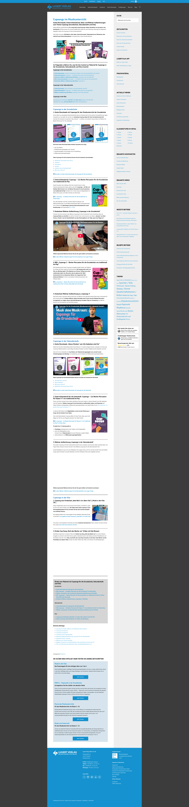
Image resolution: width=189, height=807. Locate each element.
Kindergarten (120, 77)
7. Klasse (119, 140)
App (104, 1)
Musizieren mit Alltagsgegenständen (126, 268)
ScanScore (114, 781)
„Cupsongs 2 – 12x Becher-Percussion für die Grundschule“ (76, 79)
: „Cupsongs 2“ (70, 81)
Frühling (132, 286)
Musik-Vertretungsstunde (123, 252)
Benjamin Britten (121, 164)
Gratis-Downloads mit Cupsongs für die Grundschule (69, 589)
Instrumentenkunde (123, 298)
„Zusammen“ (58, 164)
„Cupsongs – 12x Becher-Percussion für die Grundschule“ (74, 75)
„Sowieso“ (57, 162)
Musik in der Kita (121, 32)
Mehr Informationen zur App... (124, 65)
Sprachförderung (122, 311)
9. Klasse (119, 143)
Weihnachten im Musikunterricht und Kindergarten (124, 316)
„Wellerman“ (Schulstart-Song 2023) (64, 160)
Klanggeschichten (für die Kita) (124, 264)
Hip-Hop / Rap (132, 295)
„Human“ (57, 166)
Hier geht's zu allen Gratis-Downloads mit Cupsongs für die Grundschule (73, 174)
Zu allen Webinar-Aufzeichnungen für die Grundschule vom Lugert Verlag (74, 257)
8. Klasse (130, 140)
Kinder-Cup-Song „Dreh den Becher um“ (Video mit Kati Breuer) (72, 619)
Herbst (124, 295)
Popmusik (126, 304)
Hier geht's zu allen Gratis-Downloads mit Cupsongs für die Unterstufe (73, 390)
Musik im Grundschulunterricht (124, 39)
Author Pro (67, 800)
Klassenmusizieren (130, 301)
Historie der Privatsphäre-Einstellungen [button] (122, 770)
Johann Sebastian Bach (122, 157)
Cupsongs (119, 113)
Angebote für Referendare (123, 120)
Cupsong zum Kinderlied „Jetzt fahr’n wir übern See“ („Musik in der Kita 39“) (75, 617)
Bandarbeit (128, 280)
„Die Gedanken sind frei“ (61, 380)
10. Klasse (130, 143)
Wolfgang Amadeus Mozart (123, 171)
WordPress (85, 800)
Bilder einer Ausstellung (123, 197)
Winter (128, 319)
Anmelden (91, 800)
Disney (118, 283)
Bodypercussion (121, 110)
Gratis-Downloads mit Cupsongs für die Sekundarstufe (70, 606)
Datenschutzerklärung (117, 767)
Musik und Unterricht (122, 50)
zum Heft (71, 207)
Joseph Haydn (120, 168)
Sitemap (114, 776)
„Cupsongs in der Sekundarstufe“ (72, 92)
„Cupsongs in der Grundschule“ (74, 77)
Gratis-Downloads (121, 103)
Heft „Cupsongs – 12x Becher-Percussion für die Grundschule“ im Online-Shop (76, 591)
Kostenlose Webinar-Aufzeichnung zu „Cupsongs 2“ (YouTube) (72, 599)
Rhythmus (63, 654)
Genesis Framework (77, 800)
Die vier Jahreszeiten (122, 201)
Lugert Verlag (59, 7)
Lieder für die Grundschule (123, 248)
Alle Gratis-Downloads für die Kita (68, 524)
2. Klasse (130, 132)
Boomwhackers (120, 106)
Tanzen (130, 311)
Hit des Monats (120, 46)
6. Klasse (130, 137)
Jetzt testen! (80, 677)
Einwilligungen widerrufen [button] (119, 772)
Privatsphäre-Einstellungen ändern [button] (121, 769)
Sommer (128, 308)
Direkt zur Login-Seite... (122, 62)
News (99, 1)
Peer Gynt (119, 187)
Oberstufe (119, 146)
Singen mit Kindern (121, 99)
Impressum (115, 765)
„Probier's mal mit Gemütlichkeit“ (63, 168)
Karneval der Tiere (121, 190)
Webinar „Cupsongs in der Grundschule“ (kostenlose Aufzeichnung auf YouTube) (76, 593)
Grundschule (120, 80)
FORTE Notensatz (116, 783)
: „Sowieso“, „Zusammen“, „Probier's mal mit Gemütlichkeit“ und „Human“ (77, 73)
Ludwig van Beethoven (122, 161)
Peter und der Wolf (121, 183)
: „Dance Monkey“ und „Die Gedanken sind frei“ (71, 88)
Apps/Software (120, 280)
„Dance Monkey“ (59, 382)
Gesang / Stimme (123, 288)
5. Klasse (119, 137)
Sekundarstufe (120, 84)
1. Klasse (119, 132)
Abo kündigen (115, 774)
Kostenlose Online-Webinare (124, 96)
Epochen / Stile (126, 282)
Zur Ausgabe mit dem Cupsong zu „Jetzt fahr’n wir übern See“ (75, 516)
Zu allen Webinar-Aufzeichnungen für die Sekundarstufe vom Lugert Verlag (74, 491)
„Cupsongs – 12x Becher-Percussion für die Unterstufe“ (74, 90)
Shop (85, 1)
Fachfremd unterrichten (122, 116)
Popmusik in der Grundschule (124, 36)
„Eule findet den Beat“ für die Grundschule (127, 261)
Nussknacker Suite (121, 194)
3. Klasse (119, 134)
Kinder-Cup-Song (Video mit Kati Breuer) (71, 101)
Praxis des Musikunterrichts (123, 43)
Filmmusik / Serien (123, 286)
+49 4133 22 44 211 (93, 767)
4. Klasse (130, 134)
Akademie (92, 1)
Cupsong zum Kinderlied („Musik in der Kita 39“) (74, 100)
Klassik (119, 304)
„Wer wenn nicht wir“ (60, 170)
